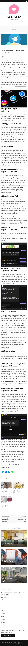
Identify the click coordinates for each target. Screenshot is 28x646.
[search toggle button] (26, 1)
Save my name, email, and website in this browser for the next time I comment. (13, 631)
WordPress (20, 643)
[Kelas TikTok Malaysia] (6, 485)
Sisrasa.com (9, 459)
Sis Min (3, 55)
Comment (3, 597)
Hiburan (3, 48)
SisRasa (14, 17)
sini (16, 118)
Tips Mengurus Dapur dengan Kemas (10, 544)
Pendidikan (9, 48)
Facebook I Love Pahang (21, 86)
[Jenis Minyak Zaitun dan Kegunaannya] (18, 485)
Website (3, 622)
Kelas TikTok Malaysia (5, 488)
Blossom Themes (8, 643)
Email (2, 616)
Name (2, 610)
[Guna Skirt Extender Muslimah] (6, 499)
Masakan (4, 543)
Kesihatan (4, 560)
